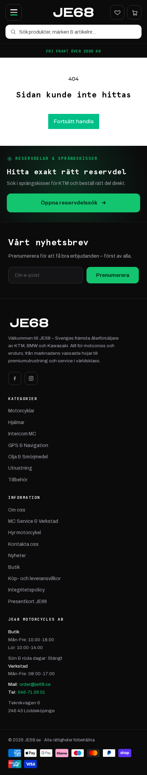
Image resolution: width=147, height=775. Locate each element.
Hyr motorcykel (24, 532)
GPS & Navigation (28, 445)
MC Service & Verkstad (33, 521)
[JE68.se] (73, 12)
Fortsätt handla (74, 121)
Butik (14, 567)
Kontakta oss (23, 544)
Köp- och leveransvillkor (34, 578)
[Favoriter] (117, 12)
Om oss (16, 510)
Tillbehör (17, 479)
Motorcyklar (21, 410)
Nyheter (17, 555)
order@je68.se (35, 684)
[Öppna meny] (13, 12)
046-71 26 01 (31, 692)
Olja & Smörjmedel (28, 456)
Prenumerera (112, 275)
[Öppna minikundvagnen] (134, 12)
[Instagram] (31, 378)
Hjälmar (16, 422)
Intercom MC (22, 433)
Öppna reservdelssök (69, 203)
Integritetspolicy (26, 589)
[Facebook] (14, 378)
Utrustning (20, 468)
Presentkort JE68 (27, 601)
